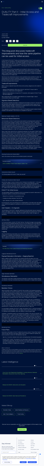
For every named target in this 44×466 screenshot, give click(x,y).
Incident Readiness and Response (22, 410)
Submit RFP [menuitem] (33, 443)
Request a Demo (22, 429)
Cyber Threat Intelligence (8, 414)
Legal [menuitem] (19, 452)
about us (21, 353)
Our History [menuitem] (20, 442)
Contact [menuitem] (32, 442)
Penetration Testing (7, 410)
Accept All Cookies (32, 462)
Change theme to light (40, 8)
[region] (19, 459)
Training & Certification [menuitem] (22, 447)
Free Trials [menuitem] (32, 445)
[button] (42, 1)
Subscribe (25, 45)
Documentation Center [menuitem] (35, 449)
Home (3, 7)
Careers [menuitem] (32, 440)
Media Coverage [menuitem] (21, 445)
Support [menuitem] (32, 447)
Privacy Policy (28, 458)
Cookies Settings (7, 462)
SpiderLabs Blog (8, 7)
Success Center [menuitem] (21, 449)
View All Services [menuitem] (21, 440)
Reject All (23, 462)
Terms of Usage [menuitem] (34, 452)
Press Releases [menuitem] (21, 443)
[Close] (37, 455)
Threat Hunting (20, 414)
